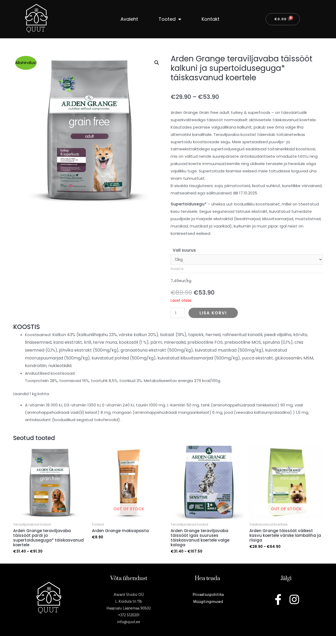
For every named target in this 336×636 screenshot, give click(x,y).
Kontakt (210, 19)
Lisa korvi (213, 313)
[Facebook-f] (278, 599)
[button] (156, 62)
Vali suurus (184, 250)
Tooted (167, 19)
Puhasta (177, 269)
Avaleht (129, 19)
